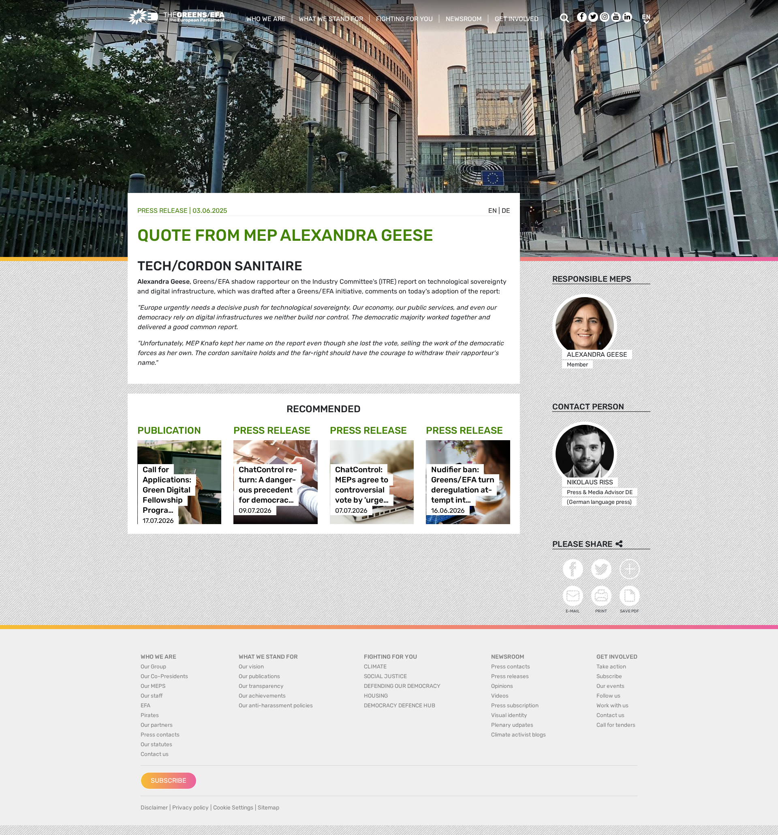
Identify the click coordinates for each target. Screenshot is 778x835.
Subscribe (168, 780)
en (492, 210)
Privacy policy (190, 807)
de (506, 210)
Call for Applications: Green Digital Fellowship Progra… (167, 490)
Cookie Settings (233, 807)
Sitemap (268, 807)
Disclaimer (154, 807)
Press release (162, 210)
